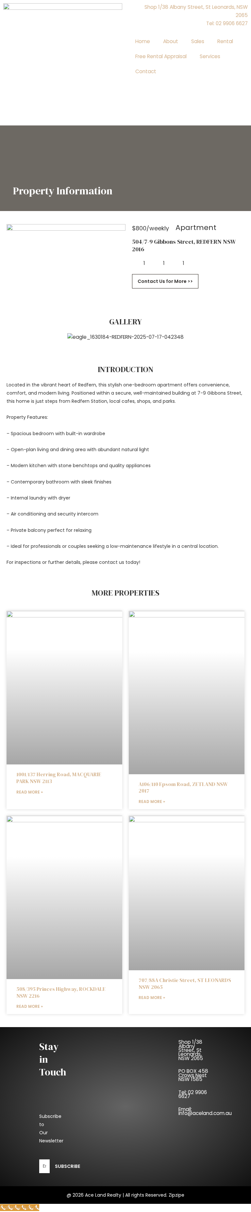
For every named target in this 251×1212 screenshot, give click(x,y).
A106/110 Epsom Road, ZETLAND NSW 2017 (183, 787)
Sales (197, 41)
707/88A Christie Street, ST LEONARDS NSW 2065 (185, 983)
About (170, 41)
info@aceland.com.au (205, 1113)
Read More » (29, 792)
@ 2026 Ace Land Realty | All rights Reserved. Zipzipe (125, 1195)
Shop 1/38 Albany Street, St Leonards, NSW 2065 (190, 1050)
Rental (225, 41)
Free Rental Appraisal (161, 56)
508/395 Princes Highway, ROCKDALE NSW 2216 (61, 992)
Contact (145, 71)
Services (210, 56)
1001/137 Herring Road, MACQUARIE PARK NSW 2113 (58, 778)
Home (142, 41)
